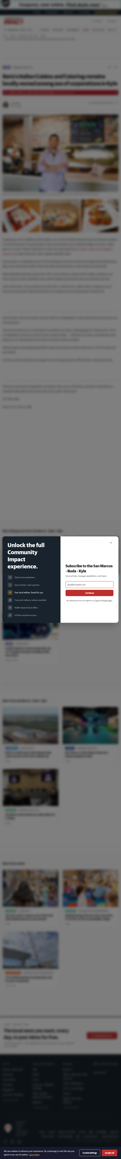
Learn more (34, 1154)
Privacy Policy (107, 600)
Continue (89, 593)
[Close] (110, 542)
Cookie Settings (90, 1153)
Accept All (109, 1153)
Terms (97, 600)
